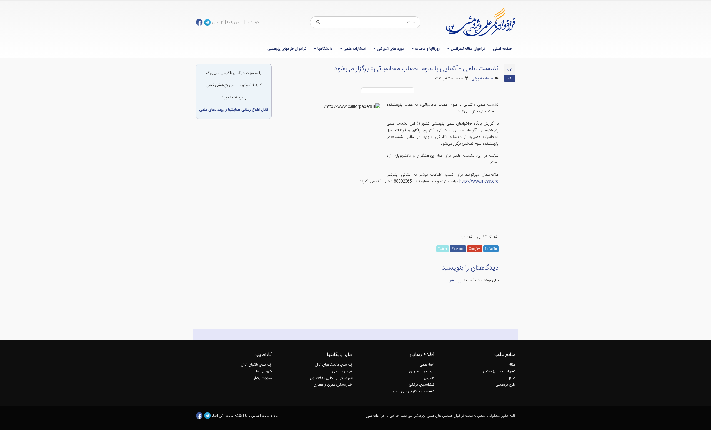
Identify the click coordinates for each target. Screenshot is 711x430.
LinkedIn (491, 249)
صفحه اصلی (502, 49)
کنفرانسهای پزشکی (421, 385)
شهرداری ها (264, 371)
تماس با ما (235, 22)
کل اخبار (217, 22)
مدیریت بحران (262, 378)
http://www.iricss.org (479, 181)
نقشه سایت (234, 416)
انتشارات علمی (355, 49)
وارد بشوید (454, 280)
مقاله (512, 365)
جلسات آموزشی (482, 79)
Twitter (442, 249)
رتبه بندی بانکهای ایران (256, 365)
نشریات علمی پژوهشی (499, 371)
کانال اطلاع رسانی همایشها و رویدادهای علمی (233, 109)
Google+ (474, 249)
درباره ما (253, 22)
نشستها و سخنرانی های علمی (413, 391)
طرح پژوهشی (505, 385)
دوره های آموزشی (390, 49)
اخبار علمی (427, 365)
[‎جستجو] (317, 22)
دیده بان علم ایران (421, 371)
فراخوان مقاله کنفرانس (468, 49)
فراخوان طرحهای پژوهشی (286, 49)
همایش (429, 378)
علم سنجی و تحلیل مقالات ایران (330, 378)
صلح (512, 378)
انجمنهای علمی (342, 371)
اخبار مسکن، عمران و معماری (333, 385)
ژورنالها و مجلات (427, 49)
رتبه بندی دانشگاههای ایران (334, 365)
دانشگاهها (324, 49)
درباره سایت (270, 416)
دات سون (372, 416)
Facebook (458, 249)
